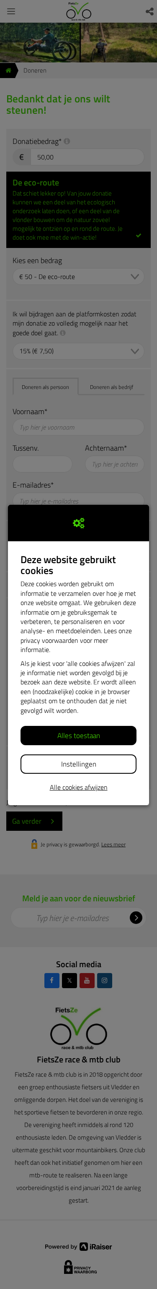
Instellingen (78, 764)
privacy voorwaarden (49, 640)
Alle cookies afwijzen (79, 787)
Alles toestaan (78, 735)
